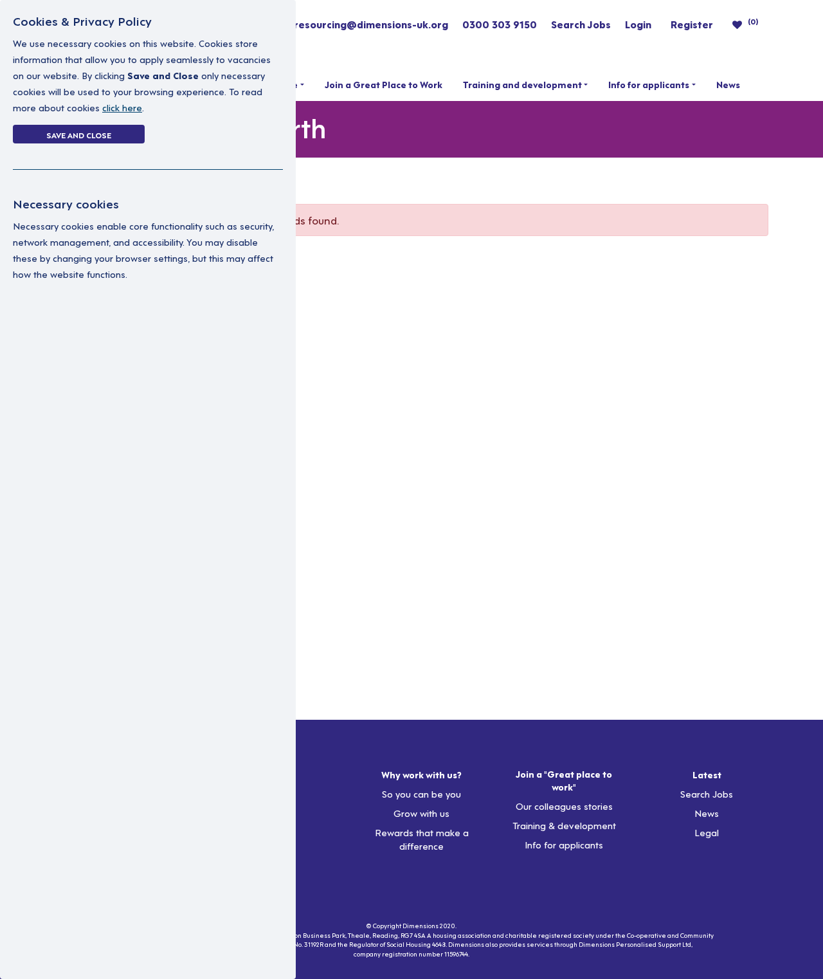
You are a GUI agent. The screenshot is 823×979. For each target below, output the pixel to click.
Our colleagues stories (564, 805)
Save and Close (78, 134)
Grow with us (421, 812)
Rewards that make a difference (422, 838)
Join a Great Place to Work (383, 84)
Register (692, 24)
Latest (706, 774)
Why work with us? (421, 774)
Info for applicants (648, 84)
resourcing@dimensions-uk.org (371, 24)
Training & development (564, 825)
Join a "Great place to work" (564, 780)
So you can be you (421, 793)
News (728, 84)
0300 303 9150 (499, 24)
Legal (706, 832)
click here (122, 107)
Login (638, 24)
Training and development (522, 84)
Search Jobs (581, 24)
